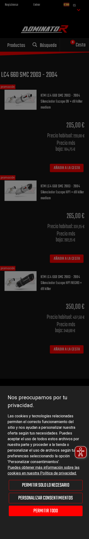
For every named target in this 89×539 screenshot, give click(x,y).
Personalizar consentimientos (45, 498)
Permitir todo (45, 511)
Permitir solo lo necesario (45, 485)
